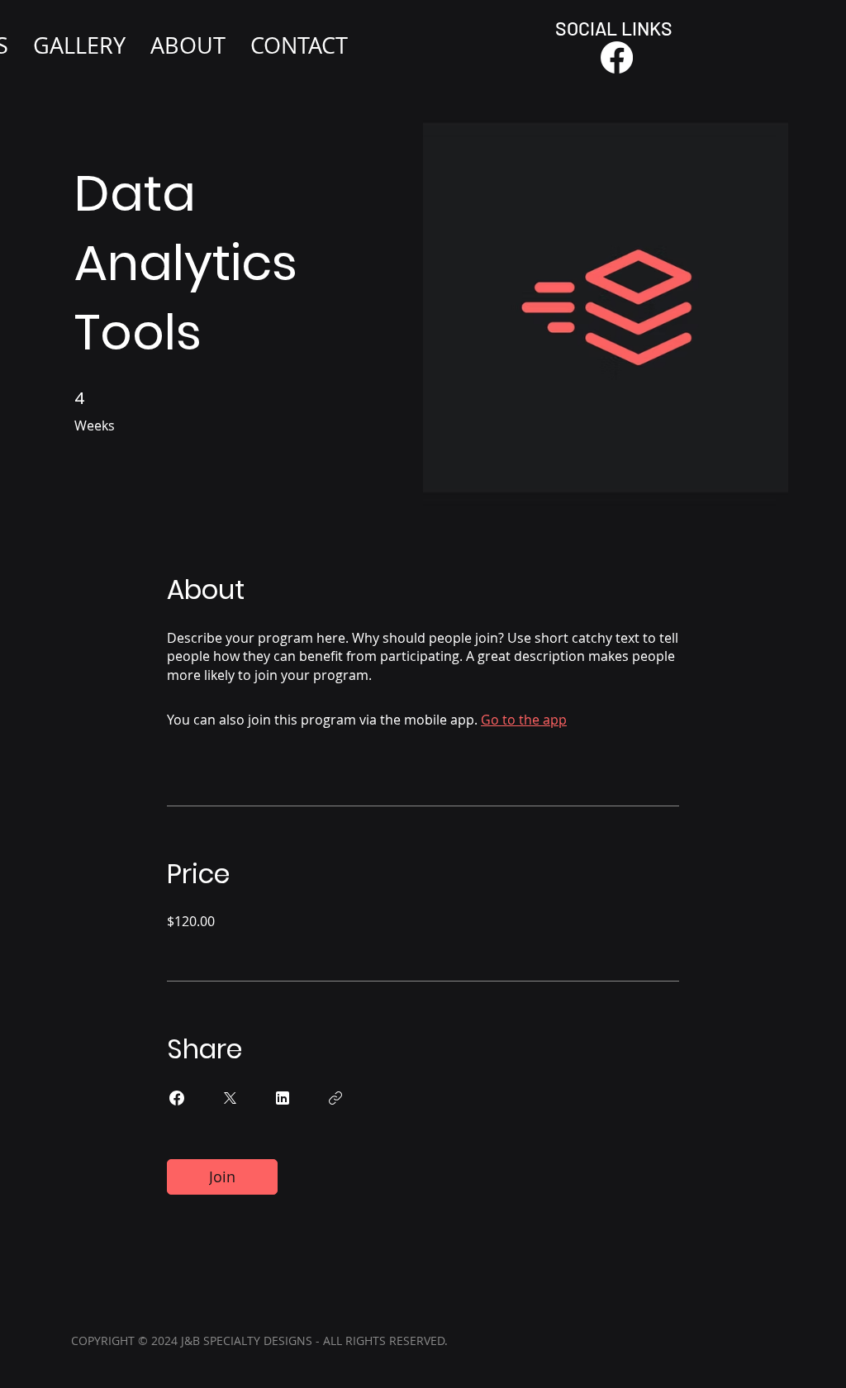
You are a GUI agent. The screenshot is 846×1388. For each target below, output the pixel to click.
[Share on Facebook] (177, 1098)
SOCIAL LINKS (614, 28)
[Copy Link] (335, 1098)
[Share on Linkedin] (282, 1098)
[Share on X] (230, 1098)
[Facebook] (617, 57)
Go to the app (524, 720)
